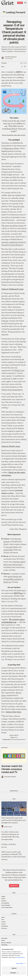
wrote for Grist (18, 206)
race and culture (12, 547)
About (3, 917)
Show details (19, 963)
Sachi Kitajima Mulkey (7, 839)
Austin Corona (8, 826)
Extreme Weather (5, 905)
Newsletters (4, 938)
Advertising (4, 944)
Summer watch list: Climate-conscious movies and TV (11, 768)
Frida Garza (4, 859)
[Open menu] (25, 3)
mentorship (8, 550)
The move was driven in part (12, 226)
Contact (3, 921)
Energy (3, 896)
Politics (3, 898)
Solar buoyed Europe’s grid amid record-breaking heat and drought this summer (13, 820)
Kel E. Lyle (4, 847)
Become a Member (6, 942)
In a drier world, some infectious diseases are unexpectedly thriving (10, 834)
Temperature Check (11, 148)
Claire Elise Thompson (10, 56)
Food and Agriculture (6, 907)
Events (3, 940)
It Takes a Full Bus (8, 844)
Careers (3, 924)
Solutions (3, 900)
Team (2, 919)
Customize (13, 972)
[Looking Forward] (14, 12)
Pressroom (4, 928)
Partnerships (4, 926)
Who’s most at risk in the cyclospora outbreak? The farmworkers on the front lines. (13, 854)
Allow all (14, 968)
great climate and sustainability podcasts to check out (13, 579)
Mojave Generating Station (12, 390)
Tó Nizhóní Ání (18, 370)
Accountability (5, 903)
